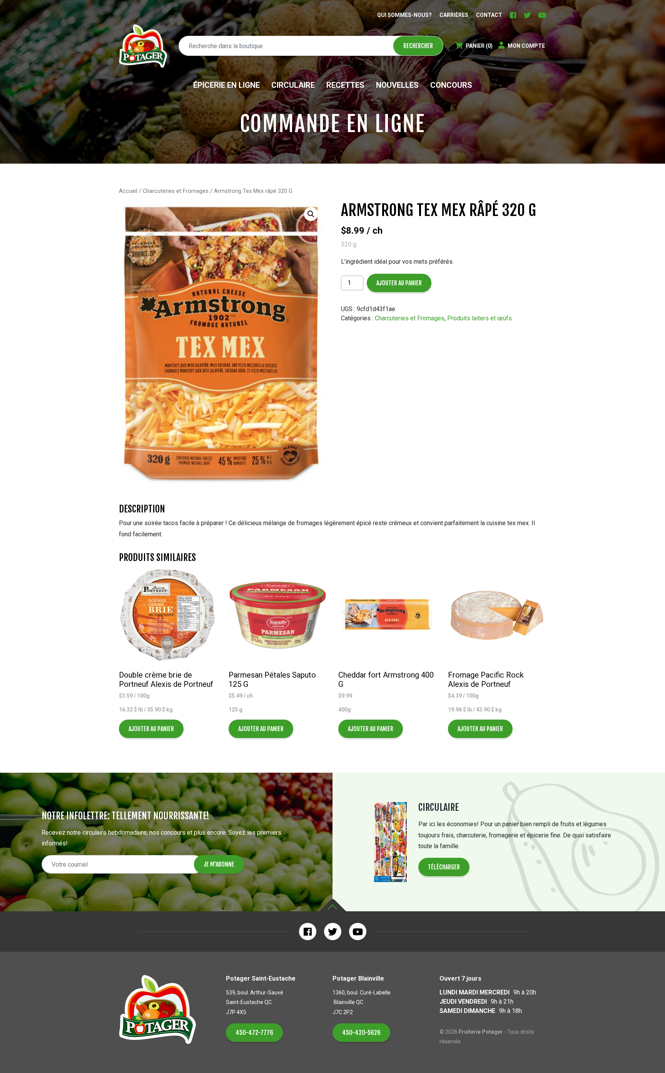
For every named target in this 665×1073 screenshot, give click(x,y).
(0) (479, 46)
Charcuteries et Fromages (176, 190)
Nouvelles (397, 85)
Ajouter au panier (399, 283)
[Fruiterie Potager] (143, 46)
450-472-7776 (254, 1032)
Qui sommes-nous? (404, 15)
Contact (489, 15)
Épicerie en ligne (226, 85)
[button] (311, 214)
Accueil (128, 190)
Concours (451, 85)
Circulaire (293, 85)
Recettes (345, 85)
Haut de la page (332, 905)
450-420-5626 (361, 1032)
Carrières (453, 15)
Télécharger (444, 867)
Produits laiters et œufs (479, 318)
